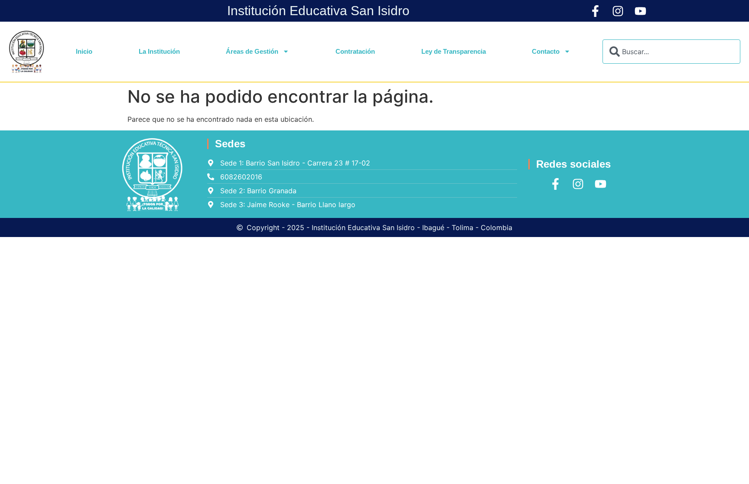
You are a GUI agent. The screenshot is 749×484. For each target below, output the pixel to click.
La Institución (159, 51)
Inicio (84, 51)
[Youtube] (640, 11)
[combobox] (671, 51)
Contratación (355, 51)
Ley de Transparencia (453, 51)
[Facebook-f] (595, 11)
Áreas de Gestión (252, 51)
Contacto (546, 51)
